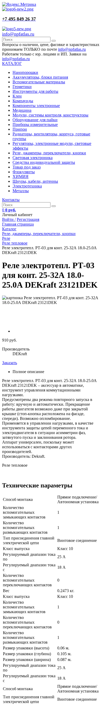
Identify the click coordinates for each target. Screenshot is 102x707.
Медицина (22, 110)
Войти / (9, 219)
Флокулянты (24, 172)
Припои (20, 129)
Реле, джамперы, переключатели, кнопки (49, 153)
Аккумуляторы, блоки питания (40, 77)
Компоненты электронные (36, 105)
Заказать (9, 362)
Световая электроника (33, 157)
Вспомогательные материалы (39, 82)
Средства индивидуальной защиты (44, 162)
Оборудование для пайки (35, 120)
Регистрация (28, 219)
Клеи (17, 96)
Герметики (22, 86)
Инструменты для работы (35, 91)
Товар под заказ (27, 167)
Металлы (21, 191)
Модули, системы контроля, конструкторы (50, 115)
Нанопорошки (25, 72)
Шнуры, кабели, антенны (35, 181)
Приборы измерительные (35, 124)
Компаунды (23, 101)
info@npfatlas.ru (18, 34)
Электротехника (27, 186)
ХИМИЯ (21, 176)
